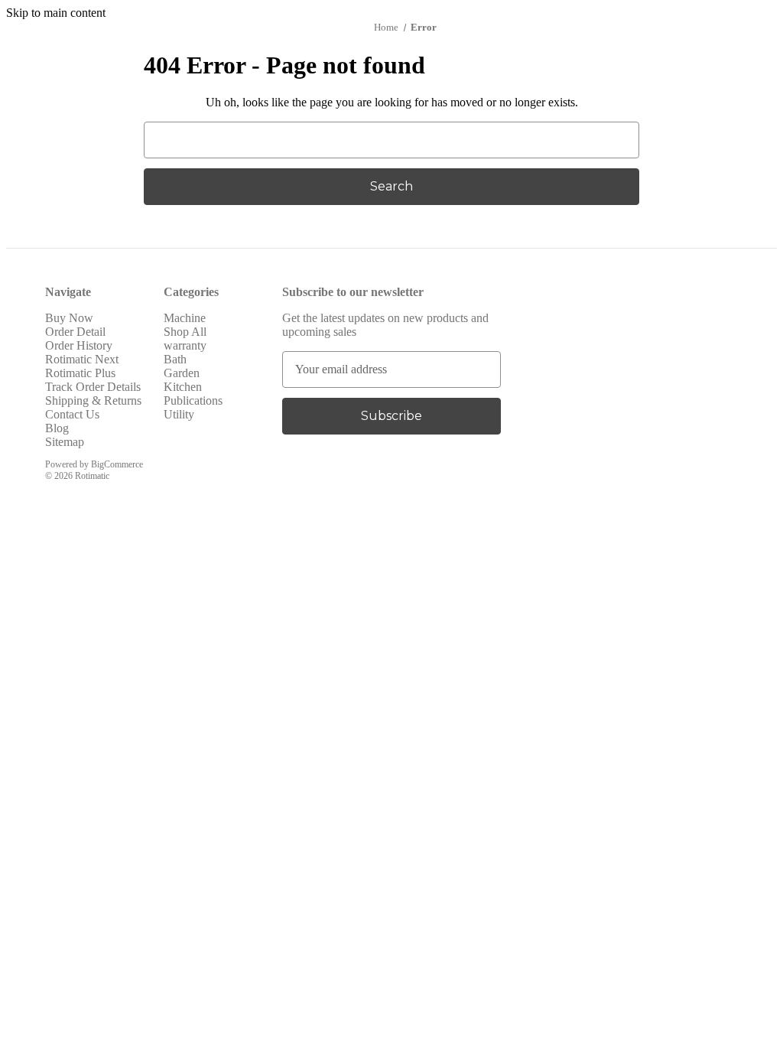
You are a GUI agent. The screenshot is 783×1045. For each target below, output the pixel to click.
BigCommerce (117, 464)
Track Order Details (93, 386)
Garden (182, 372)
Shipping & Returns (93, 400)
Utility (179, 414)
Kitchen (183, 386)
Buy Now (69, 317)
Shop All (185, 331)
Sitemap (64, 441)
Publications (193, 400)
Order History (78, 345)
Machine (185, 317)
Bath (175, 359)
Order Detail (75, 331)
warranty (185, 345)
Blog (57, 428)
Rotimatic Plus (80, 372)
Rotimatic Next (82, 359)
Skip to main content (56, 12)
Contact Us (72, 414)
